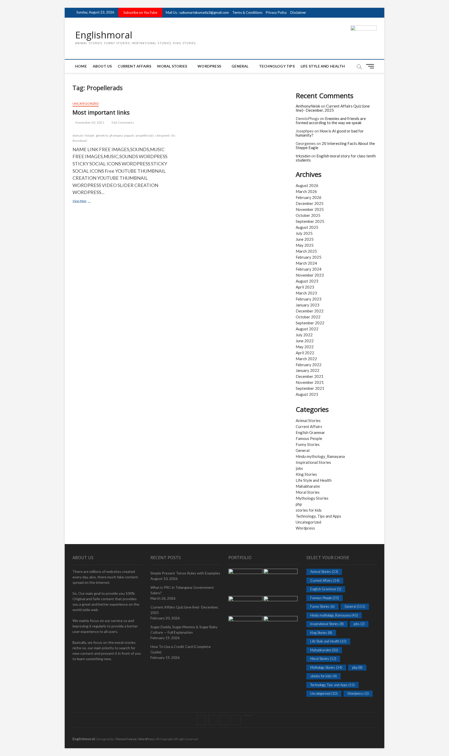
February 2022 (308, 364)
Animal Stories (308, 420)
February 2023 (308, 299)
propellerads (145, 135)
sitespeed (162, 135)
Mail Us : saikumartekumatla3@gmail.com (197, 12)
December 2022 (309, 311)
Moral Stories (172, 66)
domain (77, 135)
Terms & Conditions (247, 12)
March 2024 (306, 263)
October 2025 (308, 215)
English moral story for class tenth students (336, 158)
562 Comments (122, 122)
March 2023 (306, 293)
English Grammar (310, 432)
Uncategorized (85, 103)
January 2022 (307, 370)
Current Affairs (134, 66)
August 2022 (307, 328)
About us (102, 66)
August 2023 (307, 281)
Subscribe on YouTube (140, 12)
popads (129, 135)
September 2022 (310, 322)
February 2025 (308, 257)
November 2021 (310, 382)
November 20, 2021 (89, 122)
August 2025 (307, 227)
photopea (116, 135)
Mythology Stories (312, 498)
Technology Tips (277, 66)
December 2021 (309, 376)
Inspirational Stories (313, 462)
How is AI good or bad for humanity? (330, 133)
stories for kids (309, 510)
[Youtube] (248, 715)
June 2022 (305, 340)
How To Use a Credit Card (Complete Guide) (180, 649)
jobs (299, 468)
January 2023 (307, 305)
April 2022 (305, 352)
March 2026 (306, 191)
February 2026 (308, 197)
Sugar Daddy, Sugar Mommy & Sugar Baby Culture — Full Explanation (183, 629)
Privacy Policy (276, 12)
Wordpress (305, 528)
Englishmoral (103, 35)
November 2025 (310, 209)
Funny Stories (308, 444)
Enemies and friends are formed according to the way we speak (331, 120)
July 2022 (304, 334)
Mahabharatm (308, 486)
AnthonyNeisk (308, 106)
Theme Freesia (125, 739)
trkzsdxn (303, 155)
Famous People (309, 438)
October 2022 (308, 317)
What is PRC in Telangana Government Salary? (182, 590)
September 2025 (310, 221)
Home (81, 66)
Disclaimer (298, 12)
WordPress (209, 66)
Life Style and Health (323, 66)
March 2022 (306, 358)
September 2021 (310, 388)
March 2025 (306, 251)
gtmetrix (102, 135)
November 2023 (310, 275)
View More (85, 201)
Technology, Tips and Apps (318, 516)
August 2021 (307, 394)
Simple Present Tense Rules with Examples (185, 573)
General (240, 66)
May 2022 (305, 346)
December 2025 (309, 203)
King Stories (306, 474)
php (299, 504)
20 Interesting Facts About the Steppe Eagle (335, 145)
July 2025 (304, 233)
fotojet (89, 135)
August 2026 (307, 185)
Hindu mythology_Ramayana (320, 456)
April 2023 (305, 287)
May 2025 (305, 245)
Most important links (101, 112)
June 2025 (305, 239)
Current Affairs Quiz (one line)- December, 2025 (333, 108)
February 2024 (308, 269)
